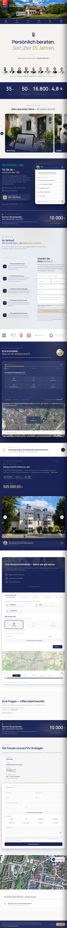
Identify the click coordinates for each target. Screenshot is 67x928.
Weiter (57, 646)
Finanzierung (26, 822)
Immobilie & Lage (10, 597)
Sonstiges (41, 196)
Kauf (26, 819)
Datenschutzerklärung (57, 319)
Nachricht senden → (33, 844)
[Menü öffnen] (63, 3)
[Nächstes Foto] (62, 517)
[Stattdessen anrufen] (62, 167)
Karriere (41, 822)
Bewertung (11, 822)
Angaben (33, 368)
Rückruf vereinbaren (44, 192)
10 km (33, 675)
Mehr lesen (54, 472)
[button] (4, 405)
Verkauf (11, 819)
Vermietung (41, 819)
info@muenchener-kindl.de (14, 764)
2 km (8, 675)
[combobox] (51, 276)
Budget (47, 597)
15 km (42, 675)
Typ (7, 368)
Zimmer (24, 597)
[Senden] (62, 201)
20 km (50, 675)
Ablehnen (52, 924)
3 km (16, 675)
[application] (33, 661)
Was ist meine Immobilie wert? (46, 180)
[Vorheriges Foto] (5, 517)
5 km (25, 675)
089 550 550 (14, 709)
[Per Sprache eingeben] (58, 201)
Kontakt (59, 368)
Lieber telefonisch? (54, 399)
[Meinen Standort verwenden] (63, 275)
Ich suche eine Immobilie (45, 184)
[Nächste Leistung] (65, 133)
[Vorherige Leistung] (2, 133)
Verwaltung (55, 819)
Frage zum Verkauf (43, 188)
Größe (35, 597)
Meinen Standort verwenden (34, 640)
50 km (59, 675)
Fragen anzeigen (7, 712)
